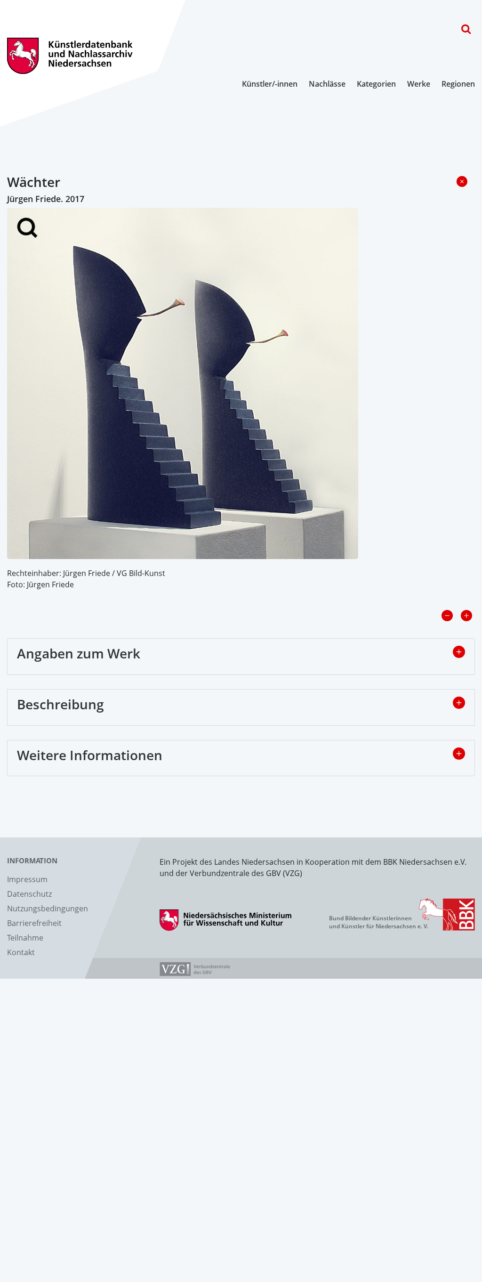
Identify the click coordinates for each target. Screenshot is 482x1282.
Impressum (27, 879)
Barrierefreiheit (34, 923)
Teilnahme (25, 938)
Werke (418, 84)
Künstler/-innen (269, 84)
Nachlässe (327, 84)
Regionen (458, 84)
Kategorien (376, 84)
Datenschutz (29, 894)
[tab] (241, 656)
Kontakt (21, 952)
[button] (459, 652)
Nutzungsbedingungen (47, 908)
